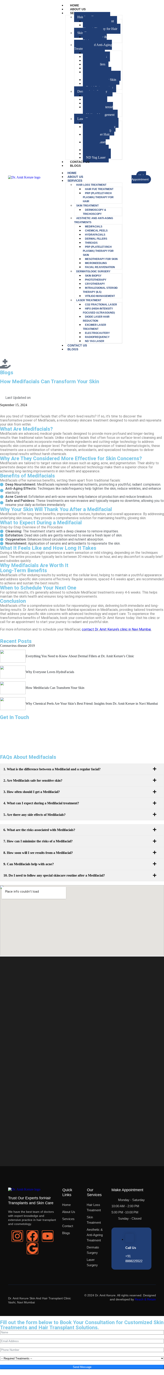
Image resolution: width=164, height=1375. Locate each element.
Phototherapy (95, 279)
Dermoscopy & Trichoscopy (95, 39)
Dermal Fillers (96, 238)
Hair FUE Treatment (99, 189)
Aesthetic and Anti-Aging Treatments (93, 46)
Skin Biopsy (93, 275)
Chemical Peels (96, 230)
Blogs (75, 165)
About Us (78, 9)
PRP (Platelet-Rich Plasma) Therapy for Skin (100, 74)
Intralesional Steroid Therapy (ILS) (98, 109)
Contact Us (79, 162)
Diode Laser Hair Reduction (96, 136)
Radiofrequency (97, 337)
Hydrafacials (95, 234)
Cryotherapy (95, 283)
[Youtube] (47, 1236)
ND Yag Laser (95, 157)
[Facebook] (32, 1236)
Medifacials (93, 226)
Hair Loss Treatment (91, 184)
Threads (91, 242)
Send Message (82, 1367)
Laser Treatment (88, 300)
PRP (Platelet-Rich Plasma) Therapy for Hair (100, 27)
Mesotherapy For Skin (101, 259)
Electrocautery (97, 333)
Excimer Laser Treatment (94, 144)
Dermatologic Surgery (93, 271)
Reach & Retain (145, 1299)
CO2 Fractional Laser (101, 304)
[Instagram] (17, 1236)
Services (74, 180)
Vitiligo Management (100, 296)
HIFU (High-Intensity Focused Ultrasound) (99, 128)
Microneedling (96, 263)
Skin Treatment (87, 205)
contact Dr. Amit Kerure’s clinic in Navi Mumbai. (116, 629)
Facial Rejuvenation (100, 267)
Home (74, 5)
